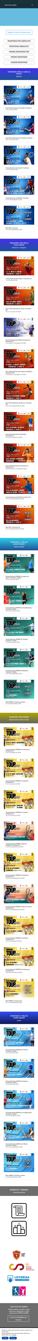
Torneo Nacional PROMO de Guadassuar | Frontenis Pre (18, 970)
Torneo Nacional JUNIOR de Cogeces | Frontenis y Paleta (17, 1081)
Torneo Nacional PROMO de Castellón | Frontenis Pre (17, 781)
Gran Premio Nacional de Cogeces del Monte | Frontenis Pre (19, 372)
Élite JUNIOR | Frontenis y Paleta (15, 1175)
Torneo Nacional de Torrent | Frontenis (17, 168)
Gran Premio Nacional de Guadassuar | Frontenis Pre (17, 466)
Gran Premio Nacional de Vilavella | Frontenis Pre (16, 435)
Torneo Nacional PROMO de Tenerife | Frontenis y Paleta (17, 640)
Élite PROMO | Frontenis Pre (14, 1001)
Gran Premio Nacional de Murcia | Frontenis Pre (19, 403)
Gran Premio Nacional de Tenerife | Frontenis (19, 138)
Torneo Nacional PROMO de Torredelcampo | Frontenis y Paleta (19, 608)
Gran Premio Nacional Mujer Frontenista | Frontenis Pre (18, 340)
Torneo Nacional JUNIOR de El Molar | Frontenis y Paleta (17, 1144)
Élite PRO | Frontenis (12, 228)
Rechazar (13, 1338)
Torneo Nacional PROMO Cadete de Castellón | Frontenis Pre (16, 844)
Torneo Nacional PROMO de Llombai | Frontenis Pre (17, 938)
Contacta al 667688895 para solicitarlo (18, 1319)
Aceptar (5, 1338)
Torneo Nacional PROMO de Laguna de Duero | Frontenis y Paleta (17, 577)
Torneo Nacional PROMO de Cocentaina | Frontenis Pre (18, 750)
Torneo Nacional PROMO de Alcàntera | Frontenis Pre (17, 875)
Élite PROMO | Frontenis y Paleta (15, 702)
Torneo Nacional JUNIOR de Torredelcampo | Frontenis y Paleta (19, 1113)
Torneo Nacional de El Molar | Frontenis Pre (19, 279)
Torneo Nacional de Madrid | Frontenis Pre (18, 497)
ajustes (14, 1335)
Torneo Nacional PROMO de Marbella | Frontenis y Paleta (17, 671)
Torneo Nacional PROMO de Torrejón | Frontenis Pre (17, 813)
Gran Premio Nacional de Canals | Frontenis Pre (18, 309)
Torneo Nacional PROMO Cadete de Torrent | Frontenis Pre (19, 907)
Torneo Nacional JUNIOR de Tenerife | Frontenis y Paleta (17, 1050)
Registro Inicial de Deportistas (19, 32)
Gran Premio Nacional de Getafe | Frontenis (18, 108)
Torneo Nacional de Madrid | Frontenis (17, 198)
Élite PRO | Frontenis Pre (13, 527)
